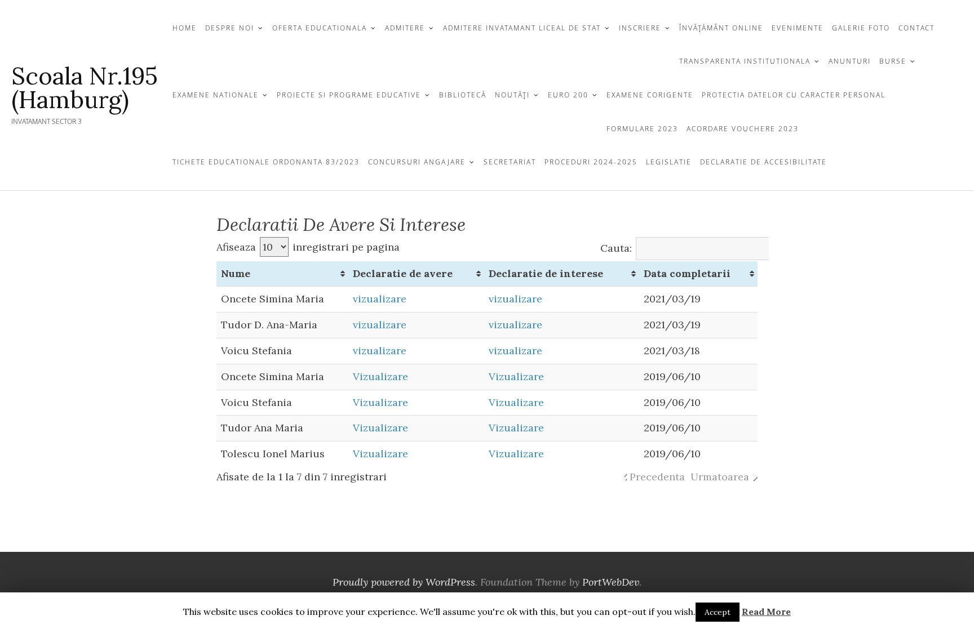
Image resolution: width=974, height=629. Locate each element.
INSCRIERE (640, 28)
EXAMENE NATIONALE (215, 95)
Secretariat (510, 162)
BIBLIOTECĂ (462, 95)
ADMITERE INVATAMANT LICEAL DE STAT (522, 28)
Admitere (405, 28)
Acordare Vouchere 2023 (743, 128)
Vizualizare (380, 376)
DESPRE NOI (229, 28)
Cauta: (616, 248)
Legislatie (669, 162)
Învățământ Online (721, 28)
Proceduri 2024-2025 (590, 162)
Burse (892, 61)
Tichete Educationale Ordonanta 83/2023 (266, 162)
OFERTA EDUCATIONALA (319, 28)
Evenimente (798, 28)
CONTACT (916, 28)
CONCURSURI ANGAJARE (417, 162)
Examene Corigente (649, 95)
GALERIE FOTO (861, 28)
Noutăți (512, 95)
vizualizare (379, 298)
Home (184, 28)
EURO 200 (568, 95)
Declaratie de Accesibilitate (763, 162)
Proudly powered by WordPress (404, 582)
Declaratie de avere (403, 273)
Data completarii (687, 273)
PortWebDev (610, 582)
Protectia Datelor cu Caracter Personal (794, 95)
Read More (766, 611)
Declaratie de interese (546, 273)
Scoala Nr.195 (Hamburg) (84, 88)
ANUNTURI (850, 61)
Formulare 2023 (642, 128)
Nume (235, 273)
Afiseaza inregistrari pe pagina (308, 246)
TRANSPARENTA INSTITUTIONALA (745, 61)
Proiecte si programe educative (349, 95)
